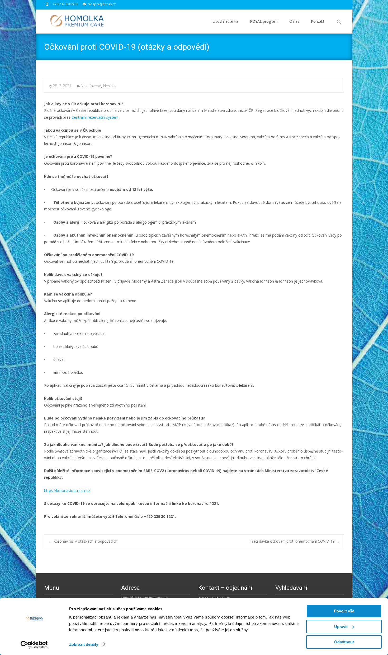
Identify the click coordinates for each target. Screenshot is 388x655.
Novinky (109, 85)
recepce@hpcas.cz (102, 4)
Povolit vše (344, 611)
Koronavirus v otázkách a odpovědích (83, 541)
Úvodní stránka (225, 21)
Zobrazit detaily (83, 644)
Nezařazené (91, 85)
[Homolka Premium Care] (73, 20)
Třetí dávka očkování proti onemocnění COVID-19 (294, 541)
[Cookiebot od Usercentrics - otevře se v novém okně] (34, 645)
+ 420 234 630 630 (63, 4)
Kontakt (317, 21)
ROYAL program (264, 21)
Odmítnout (344, 642)
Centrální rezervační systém (95, 117)
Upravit (341, 626)
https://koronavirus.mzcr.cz (67, 490)
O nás (294, 21)
